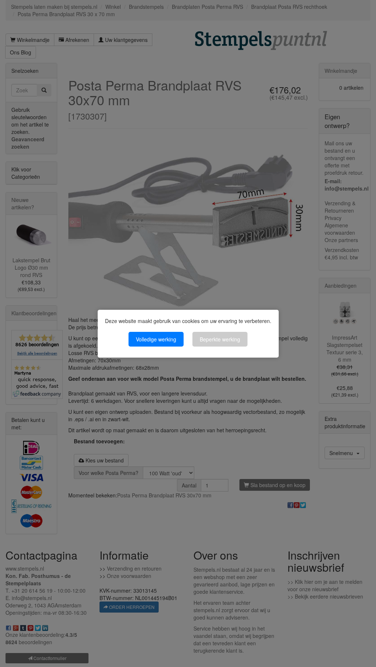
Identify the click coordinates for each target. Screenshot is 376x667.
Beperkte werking (220, 339)
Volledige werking (156, 339)
